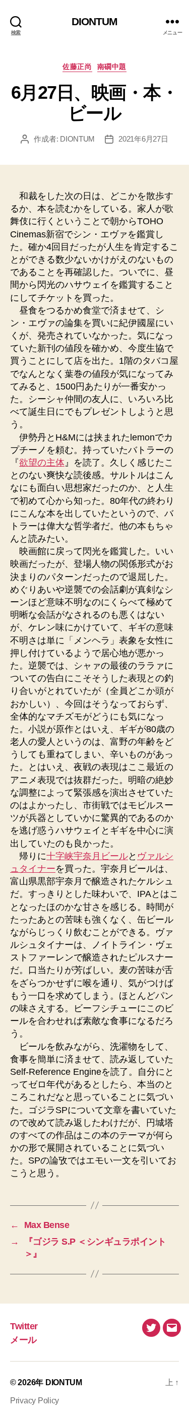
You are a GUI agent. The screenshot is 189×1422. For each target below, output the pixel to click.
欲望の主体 (42, 463)
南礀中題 (112, 66)
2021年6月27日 (143, 139)
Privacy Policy (34, 1400)
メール (23, 1340)
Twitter (24, 1326)
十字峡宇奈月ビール (87, 856)
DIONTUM (95, 21)
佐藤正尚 (77, 66)
